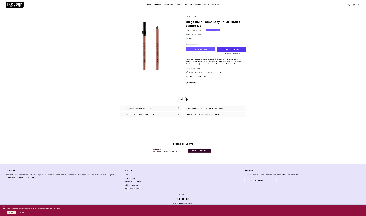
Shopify (189, 203)
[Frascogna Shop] (15, 4)
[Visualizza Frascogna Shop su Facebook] (187, 199)
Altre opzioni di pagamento (231, 53)
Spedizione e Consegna (134, 188)
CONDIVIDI (192, 83)
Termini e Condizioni (133, 182)
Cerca (127, 175)
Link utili (128, 170)
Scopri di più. (56, 208)
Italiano (181, 195)
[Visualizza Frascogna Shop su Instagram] (178, 199)
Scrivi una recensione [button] (199, 150)
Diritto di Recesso (132, 185)
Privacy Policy (130, 178)
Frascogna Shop (182, 203)
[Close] (364, 206)
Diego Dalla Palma (192, 16)
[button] (158, 5)
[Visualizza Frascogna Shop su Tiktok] (183, 199)
